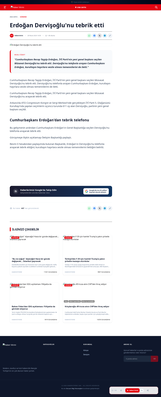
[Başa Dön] (154, 390)
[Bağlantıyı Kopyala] (110, 36)
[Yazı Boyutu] (121, 390)
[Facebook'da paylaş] (94, 36)
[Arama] (156, 7)
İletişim (86, 354)
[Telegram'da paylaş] (105, 36)
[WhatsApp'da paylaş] (89, 36)
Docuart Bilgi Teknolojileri (74, 388)
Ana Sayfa (81, 7)
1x (141, 390)
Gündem (23, 17)
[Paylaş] (148, 390)
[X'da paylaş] (99, 36)
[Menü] (5, 7)
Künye (85, 350)
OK (154, 359)
